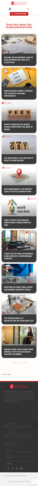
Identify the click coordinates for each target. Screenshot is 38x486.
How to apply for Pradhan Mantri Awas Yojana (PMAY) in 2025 (17, 222)
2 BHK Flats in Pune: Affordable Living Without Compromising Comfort (18, 256)
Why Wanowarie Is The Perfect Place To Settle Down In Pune (18, 190)
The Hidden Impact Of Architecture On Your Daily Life (18, 319)
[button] (10, 9)
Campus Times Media (24, 481)
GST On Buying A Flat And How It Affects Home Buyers (18, 159)
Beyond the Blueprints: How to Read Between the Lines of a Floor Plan (18, 60)
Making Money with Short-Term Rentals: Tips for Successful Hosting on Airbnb (18, 352)
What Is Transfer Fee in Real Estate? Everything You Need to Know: (18, 127)
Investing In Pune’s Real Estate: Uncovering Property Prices (18, 288)
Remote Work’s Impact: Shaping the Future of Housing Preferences (18, 93)
